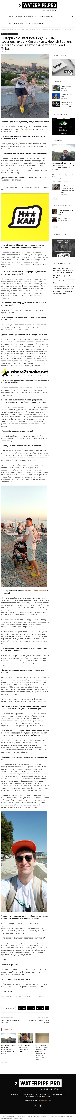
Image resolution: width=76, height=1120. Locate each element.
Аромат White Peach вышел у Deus (63, 282)
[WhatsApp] (24, 1008)
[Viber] (42, 1008)
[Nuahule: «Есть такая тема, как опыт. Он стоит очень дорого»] (56, 104)
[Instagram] (35, 1105)
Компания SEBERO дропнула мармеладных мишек (62, 292)
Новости (10, 16)
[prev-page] (2, 1063)
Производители (37, 23)
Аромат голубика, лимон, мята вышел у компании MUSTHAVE (63, 287)
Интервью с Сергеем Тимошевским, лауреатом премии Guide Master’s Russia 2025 (67, 188)
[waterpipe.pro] (38, 6)
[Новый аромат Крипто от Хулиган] (54, 211)
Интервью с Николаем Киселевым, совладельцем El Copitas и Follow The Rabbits (8, 1049)
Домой (3, 29)
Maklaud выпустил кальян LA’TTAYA (10, 1021)
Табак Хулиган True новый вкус (67, 95)
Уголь (28, 23)
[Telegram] (20, 1008)
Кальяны (18, 16)
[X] (33, 1008)
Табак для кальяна (45, 16)
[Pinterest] (47, 1008)
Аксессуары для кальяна (15, 23)
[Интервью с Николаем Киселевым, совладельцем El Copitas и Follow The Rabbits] (8, 1038)
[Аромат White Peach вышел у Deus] (54, 219)
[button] (72, 16)
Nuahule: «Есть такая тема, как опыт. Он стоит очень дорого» (67, 104)
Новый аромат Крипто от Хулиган (62, 277)
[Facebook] (29, 1008)
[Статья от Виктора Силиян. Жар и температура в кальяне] (25, 1038)
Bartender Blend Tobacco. (35, 590)
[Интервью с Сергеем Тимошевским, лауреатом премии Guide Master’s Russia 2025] (56, 187)
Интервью (10, 29)
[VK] (38, 1008)
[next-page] (6, 1063)
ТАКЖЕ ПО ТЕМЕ (8, 1029)
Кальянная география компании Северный (38, 1021)
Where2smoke (26, 129)
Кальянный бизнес (30, 16)
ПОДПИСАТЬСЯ (60, 235)
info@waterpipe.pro (44, 1101)
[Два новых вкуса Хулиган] (56, 88)
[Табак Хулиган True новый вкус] (56, 96)
